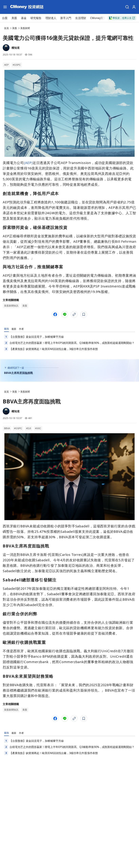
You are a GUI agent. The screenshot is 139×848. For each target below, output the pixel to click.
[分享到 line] (64, 314)
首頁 (6, 28)
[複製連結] (74, 314)
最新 (14, 328)
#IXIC (38, 428)
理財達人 (50, 18)
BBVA (7, 428)
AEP (6, 64)
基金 (23, 18)
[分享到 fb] (55, 314)
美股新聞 (25, 28)
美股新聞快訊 (11, 305)
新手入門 (65, 18)
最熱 (6, 328)
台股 (4, 18)
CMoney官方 (98, 18)
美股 (14, 18)
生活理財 (80, 18)
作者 (21, 328)
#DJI (28, 428)
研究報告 (36, 18)
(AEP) (28, 162)
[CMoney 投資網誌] (27, 7)
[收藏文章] (83, 314)
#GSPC (17, 64)
